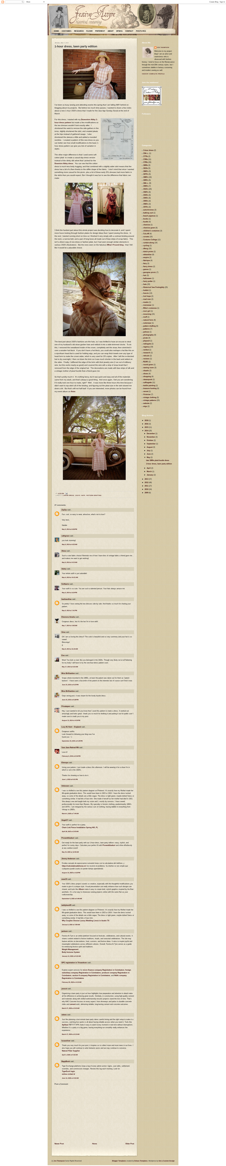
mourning (147, 314)
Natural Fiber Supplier (71, 1051)
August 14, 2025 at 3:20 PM (71, 872)
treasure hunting (150, 388)
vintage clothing (149, 397)
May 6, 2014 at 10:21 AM (70, 577)
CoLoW (146, 234)
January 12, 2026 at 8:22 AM (71, 956)
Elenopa (64, 763)
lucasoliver (65, 1041)
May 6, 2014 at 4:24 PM (69, 592)
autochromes (148, 210)
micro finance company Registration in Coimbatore (103, 970)
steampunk (147, 379)
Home (56, 31)
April (149, 468)
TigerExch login (68, 1071)
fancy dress (147, 266)
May (149, 457)
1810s (145, 168)
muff (145, 317)
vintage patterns (149, 400)
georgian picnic (149, 272)
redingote (147, 344)
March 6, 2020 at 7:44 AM (70, 813)
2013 (147, 479)
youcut (64, 989)
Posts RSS (141, 31)
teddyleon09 (66, 905)
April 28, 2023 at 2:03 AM (70, 831)
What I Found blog (115, 245)
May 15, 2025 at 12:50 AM (70, 852)
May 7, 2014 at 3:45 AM (69, 625)
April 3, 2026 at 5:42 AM (70, 1055)
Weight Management (70, 949)
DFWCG (119, 31)
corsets (146, 237)
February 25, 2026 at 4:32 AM (71, 982)
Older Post (129, 1144)
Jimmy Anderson (68, 859)
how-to (146, 293)
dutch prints (148, 252)
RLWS (145, 362)
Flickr (89, 31)
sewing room (148, 368)
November (151, 437)
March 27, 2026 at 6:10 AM (70, 1034)
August (150, 447)
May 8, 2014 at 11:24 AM (70, 649)
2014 (147, 431)
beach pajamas (149, 216)
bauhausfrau (66, 599)
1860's (145, 171)
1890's (145, 180)
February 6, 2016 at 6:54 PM (71, 756)
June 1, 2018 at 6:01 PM (70, 779)
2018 (147, 420)
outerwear (147, 323)
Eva (62, 655)
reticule (146, 356)
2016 (147, 424)
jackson (64, 931)
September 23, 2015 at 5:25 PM (72, 741)
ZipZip (64, 510)
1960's (145, 204)
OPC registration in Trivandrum (74, 963)
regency (146, 347)
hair (144, 275)
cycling (146, 245)
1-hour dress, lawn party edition (76, 46)
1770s (145, 156)
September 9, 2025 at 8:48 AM (72, 898)
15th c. (146, 153)
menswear (147, 305)
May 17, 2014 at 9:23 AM (70, 667)
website (146, 403)
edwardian (147, 255)
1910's (145, 189)
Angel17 (64, 820)
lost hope (147, 296)
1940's (145, 198)
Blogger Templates (119, 1161)
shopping (147, 376)
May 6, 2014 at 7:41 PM (69, 610)
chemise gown (149, 228)
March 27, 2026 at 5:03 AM (70, 1008)
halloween (147, 278)
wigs (145, 406)
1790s (145, 162)
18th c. (146, 183)
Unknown (65, 786)
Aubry (63, 569)
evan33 (64, 879)
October (150, 440)
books (145, 219)
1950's (145, 201)
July (149, 451)
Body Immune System (71, 952)
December (151, 434)
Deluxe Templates (141, 1161)
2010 (147, 489)
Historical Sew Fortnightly (153, 287)
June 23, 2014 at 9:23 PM (70, 684)
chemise (146, 225)
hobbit (145, 290)
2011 (147, 486)
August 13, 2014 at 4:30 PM (71, 720)
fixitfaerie (65, 584)
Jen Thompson (163, 47)
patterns (146, 329)
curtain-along (148, 243)
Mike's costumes (150, 308)
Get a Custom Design (166, 1161)
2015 (147, 427)
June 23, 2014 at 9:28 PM (70, 699)
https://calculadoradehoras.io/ (74, 866)
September (151, 444)
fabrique (146, 260)
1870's (145, 174)
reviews (146, 359)
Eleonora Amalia (68, 617)
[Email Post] (66, 493)
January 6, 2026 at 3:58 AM (71, 924)
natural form (148, 320)
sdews (64, 1015)
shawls (146, 371)
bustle (145, 222)
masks (145, 302)
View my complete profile (153, 74)
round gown (148, 365)
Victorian (147, 394)
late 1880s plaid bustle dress (157, 460)
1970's (145, 207)
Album (81, 889)
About (111, 31)
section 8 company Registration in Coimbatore (91, 975)
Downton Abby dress (64, 163)
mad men (147, 299)
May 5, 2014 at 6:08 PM (69, 529)
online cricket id (68, 1074)
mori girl (146, 311)
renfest (146, 350)
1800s (145, 165)
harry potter (148, 281)
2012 (147, 482)
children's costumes (151, 231)
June (149, 454)
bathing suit (148, 213)
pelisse (146, 332)
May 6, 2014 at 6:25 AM (69, 544)
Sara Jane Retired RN (70, 748)
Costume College (150, 240)
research (146, 353)
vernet (145, 391)
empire (146, 257)
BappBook (65, 1061)
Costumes (66, 31)
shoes (145, 374)
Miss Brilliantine (68, 673)
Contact (129, 31)
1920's (77, 495)
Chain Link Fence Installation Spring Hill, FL (80, 827)
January (150, 475)
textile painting (149, 385)
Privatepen (65, 706)
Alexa (63, 551)
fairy (145, 263)
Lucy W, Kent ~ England (71, 727)
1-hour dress (68, 495)
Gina (63, 632)
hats (83, 495)
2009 (147, 493)
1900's (145, 186)
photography (148, 335)
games (146, 269)
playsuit (146, 341)
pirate (145, 338)
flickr (73, 391)
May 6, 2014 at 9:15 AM (69, 562)
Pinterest (100, 31)
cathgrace (65, 536)
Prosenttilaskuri (67, 838)
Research (79, 31)
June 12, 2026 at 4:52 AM (70, 1078)
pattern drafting (93, 495)
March (149, 471)
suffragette (147, 382)
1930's (145, 195)
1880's (145, 177)
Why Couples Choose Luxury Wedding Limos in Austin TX (85, 921)
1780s (145, 159)
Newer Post (59, 1144)
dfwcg (145, 249)
